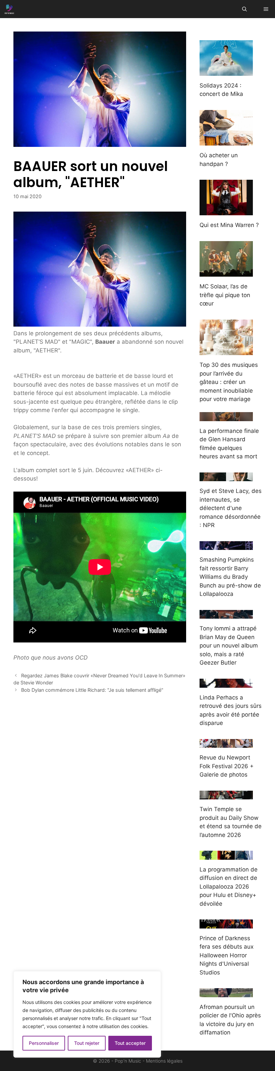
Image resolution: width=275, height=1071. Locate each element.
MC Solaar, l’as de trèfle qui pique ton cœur (225, 295)
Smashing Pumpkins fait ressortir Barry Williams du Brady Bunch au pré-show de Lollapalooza (230, 576)
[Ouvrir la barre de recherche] (244, 9)
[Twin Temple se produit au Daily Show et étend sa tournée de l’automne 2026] (226, 795)
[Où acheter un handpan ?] (226, 141)
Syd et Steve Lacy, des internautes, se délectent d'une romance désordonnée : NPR (231, 508)
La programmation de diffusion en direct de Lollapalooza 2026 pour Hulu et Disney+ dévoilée (229, 886)
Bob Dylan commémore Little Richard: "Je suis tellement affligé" (92, 690)
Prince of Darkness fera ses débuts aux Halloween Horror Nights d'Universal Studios (227, 955)
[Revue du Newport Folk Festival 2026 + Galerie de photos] (226, 743)
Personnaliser (44, 1043)
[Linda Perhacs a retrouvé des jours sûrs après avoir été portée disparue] (226, 683)
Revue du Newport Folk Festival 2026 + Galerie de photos (227, 766)
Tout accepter (130, 1043)
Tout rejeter (86, 1043)
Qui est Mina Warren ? (229, 225)
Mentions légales (164, 1061)
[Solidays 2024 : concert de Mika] (226, 71)
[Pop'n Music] (9, 9)
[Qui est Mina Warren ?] (226, 211)
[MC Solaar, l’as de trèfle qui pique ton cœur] (226, 272)
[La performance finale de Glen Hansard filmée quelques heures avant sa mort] (226, 416)
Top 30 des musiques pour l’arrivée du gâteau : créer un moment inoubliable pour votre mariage (229, 381)
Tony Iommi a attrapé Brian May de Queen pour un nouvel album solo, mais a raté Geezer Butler (229, 645)
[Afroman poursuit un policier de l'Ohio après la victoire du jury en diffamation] (226, 992)
